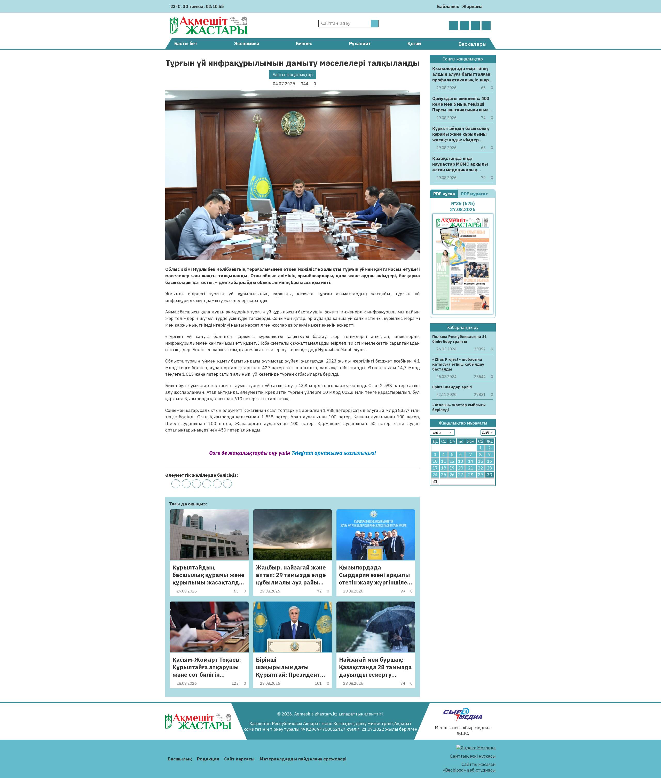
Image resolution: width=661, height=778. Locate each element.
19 (452, 468)
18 (443, 468)
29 (480, 474)
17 (435, 468)
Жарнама (472, 6)
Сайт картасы (239, 759)
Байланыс (448, 6)
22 (480, 468)
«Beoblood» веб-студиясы (469, 770)
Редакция (208, 759)
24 (435, 474)
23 (489, 468)
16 (489, 461)
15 (480, 461)
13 (460, 461)
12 (452, 461)
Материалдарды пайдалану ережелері (303, 759)
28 (470, 474)
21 (470, 468)
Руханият (360, 44)
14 (470, 461)
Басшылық (180, 759)
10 (435, 461)
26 (452, 474)
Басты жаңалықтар (292, 75)
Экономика (246, 44)
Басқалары (472, 44)
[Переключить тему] (488, 6)
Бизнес (304, 44)
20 (460, 468)
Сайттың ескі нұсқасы (473, 756)
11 (443, 461)
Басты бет (185, 44)
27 (460, 474)
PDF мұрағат (475, 194)
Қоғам (414, 44)
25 (443, 474)
